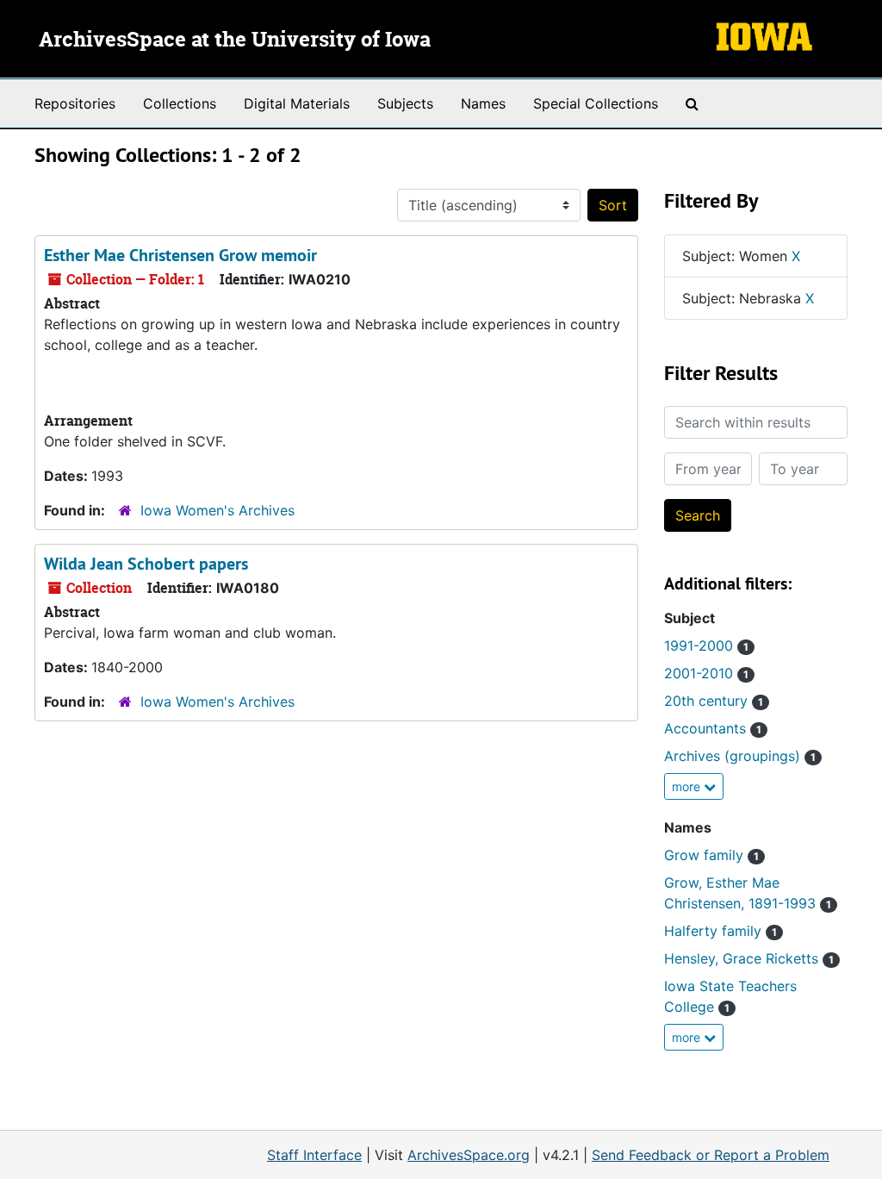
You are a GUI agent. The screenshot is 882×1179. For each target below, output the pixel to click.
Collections (179, 103)
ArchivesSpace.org (468, 1154)
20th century (713, 700)
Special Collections (595, 103)
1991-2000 (706, 645)
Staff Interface (314, 1154)
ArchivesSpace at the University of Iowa (235, 40)
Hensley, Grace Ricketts (749, 958)
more (688, 786)
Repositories (74, 103)
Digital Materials (297, 103)
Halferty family (720, 930)
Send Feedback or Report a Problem (710, 1154)
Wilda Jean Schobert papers (146, 563)
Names (483, 103)
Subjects (405, 103)
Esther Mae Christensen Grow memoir (180, 255)
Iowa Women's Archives (217, 510)
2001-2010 (706, 673)
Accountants (712, 728)
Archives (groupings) (740, 755)
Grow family (711, 855)
